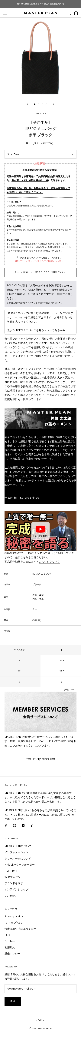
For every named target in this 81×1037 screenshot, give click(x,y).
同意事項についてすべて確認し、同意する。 (41, 257)
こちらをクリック (49, 562)
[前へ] (27, 104)
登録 (12, 1001)
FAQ (7, 935)
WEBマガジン (13, 877)
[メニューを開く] (5, 12)
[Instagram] (14, 825)
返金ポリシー (12, 953)
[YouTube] (23, 825)
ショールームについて (18, 858)
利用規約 (10, 947)
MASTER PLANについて (18, 846)
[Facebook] (6, 825)
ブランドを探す (14, 883)
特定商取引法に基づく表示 (20, 929)
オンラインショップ (16, 889)
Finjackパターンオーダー (20, 865)
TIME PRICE (11, 871)
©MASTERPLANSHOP (40, 1028)
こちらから (58, 330)
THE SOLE (40, 113)
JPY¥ (38, 1020)
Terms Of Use (13, 922)
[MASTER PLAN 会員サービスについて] (40, 712)
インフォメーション (16, 852)
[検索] (69, 13)
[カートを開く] (76, 13)
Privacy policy (14, 916)
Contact (10, 895)
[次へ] (53, 104)
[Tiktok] (32, 825)
